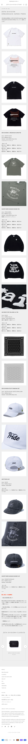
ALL (2, 681)
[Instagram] (8, 726)
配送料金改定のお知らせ (14, 1)
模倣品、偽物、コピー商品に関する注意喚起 (11, 695)
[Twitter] (5, 726)
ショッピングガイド (6, 697)
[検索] (23, 4)
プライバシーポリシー (6, 702)
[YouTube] (11, 726)
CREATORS (4, 685)
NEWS (3, 683)
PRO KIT (3, 679)
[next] (25, 646)
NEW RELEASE (5, 672)
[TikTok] (14, 726)
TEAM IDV (4, 688)
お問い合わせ (4, 704)
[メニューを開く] (2, 4)
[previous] (2, 646)
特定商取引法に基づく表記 (7, 699)
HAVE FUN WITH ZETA (7, 676)
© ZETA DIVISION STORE (14, 732)
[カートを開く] (26, 4)
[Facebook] (2, 726)
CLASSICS (4, 674)
